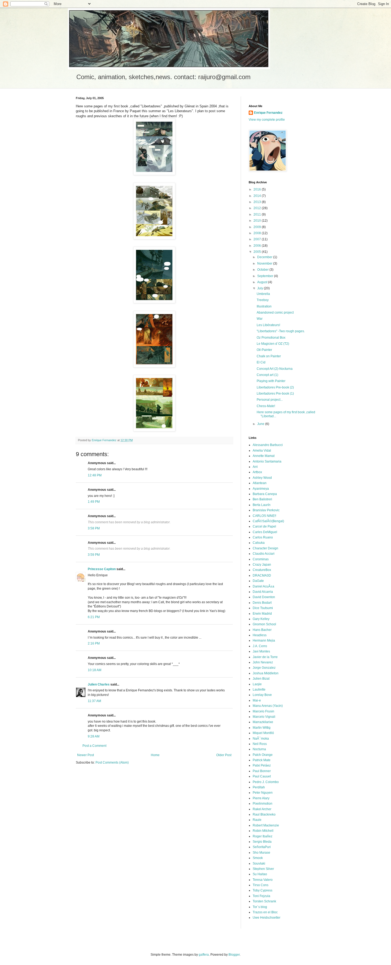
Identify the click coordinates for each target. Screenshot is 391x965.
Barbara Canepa (265, 494)
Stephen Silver (263, 869)
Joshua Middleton (265, 673)
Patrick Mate (262, 760)
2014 (257, 196)
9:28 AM (93, 736)
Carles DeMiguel (265, 532)
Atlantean (260, 483)
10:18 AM (94, 670)
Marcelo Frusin (263, 711)
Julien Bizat (261, 678)
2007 (257, 239)
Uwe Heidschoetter (266, 917)
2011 (257, 214)
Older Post (223, 755)
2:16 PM (94, 643)
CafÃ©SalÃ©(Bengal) (268, 521)
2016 (257, 189)
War (260, 319)
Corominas (261, 559)
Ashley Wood (262, 478)
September (265, 276)
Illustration (264, 306)
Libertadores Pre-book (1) (275, 393)
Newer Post (85, 755)
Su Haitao (260, 874)
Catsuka (259, 543)
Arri (255, 467)
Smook (258, 858)
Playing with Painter (271, 381)
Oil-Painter (264, 350)
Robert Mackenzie (266, 825)
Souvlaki (259, 863)
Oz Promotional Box (271, 337)
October (263, 269)
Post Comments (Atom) (112, 762)
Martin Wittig (262, 727)
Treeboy (263, 300)
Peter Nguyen (263, 792)
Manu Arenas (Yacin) (268, 706)
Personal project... (270, 400)
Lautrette (259, 689)
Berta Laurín (262, 505)
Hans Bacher (262, 630)
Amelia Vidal (262, 450)
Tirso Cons (260, 885)
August (262, 282)
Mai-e (257, 700)
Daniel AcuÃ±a (263, 586)
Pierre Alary (261, 798)
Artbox (257, 472)
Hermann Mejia (264, 640)
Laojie (257, 684)
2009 (257, 227)
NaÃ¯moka (261, 738)
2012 (257, 208)
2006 (257, 246)
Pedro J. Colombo (266, 782)
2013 (257, 202)
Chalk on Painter (269, 356)
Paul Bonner (262, 771)
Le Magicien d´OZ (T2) (273, 344)
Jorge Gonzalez (264, 668)
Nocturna (259, 749)
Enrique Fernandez (268, 113)
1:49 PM (94, 502)
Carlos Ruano (263, 537)
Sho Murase (261, 852)
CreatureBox (262, 570)
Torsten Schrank (264, 901)
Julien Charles (99, 684)
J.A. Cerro (260, 646)
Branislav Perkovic (266, 510)
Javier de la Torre (265, 657)
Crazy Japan (262, 564)
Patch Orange (263, 755)
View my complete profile (267, 119)
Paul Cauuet (262, 776)
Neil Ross (260, 744)
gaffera (204, 954)
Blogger (234, 954)
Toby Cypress (262, 890)
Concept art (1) (267, 375)
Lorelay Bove (262, 695)
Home (155, 755)
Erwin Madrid (262, 613)
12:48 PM (95, 475)
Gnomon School (264, 624)
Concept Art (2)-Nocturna (275, 369)
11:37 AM (94, 701)
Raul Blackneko (264, 814)
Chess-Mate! (266, 406)
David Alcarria (263, 592)
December (265, 257)
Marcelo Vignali (264, 717)
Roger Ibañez (262, 836)
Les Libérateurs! (268, 325)
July (260, 288)
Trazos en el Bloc (265, 912)
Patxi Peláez (262, 765)
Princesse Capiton (102, 569)
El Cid (261, 362)
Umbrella (263, 294)
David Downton (264, 597)
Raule (257, 820)
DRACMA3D (262, 575)
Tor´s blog (260, 907)
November (265, 263)
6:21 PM (94, 617)
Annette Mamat (263, 456)
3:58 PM (94, 528)
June (261, 424)
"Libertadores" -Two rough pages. (281, 331)
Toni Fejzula (261, 896)
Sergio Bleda (262, 842)
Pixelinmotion (262, 803)
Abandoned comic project (275, 312)
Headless (260, 635)
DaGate (258, 581)
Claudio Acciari (263, 554)
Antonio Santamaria (267, 461)
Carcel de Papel (264, 526)
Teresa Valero (263, 880)
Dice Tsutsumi (263, 608)
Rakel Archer (262, 809)
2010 (257, 220)
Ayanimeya (261, 488)
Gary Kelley (261, 619)
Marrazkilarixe (263, 722)
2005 (257, 252)
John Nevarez (263, 662)
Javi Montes (261, 651)
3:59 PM (94, 555)
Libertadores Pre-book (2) (275, 387)
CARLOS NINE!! (264, 516)
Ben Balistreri (262, 499)
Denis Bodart (262, 603)
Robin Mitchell (263, 831)
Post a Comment (94, 746)
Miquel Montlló (263, 733)
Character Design (265, 548)
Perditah (259, 787)
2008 (257, 233)
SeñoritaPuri (262, 847)
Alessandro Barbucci (268, 445)
